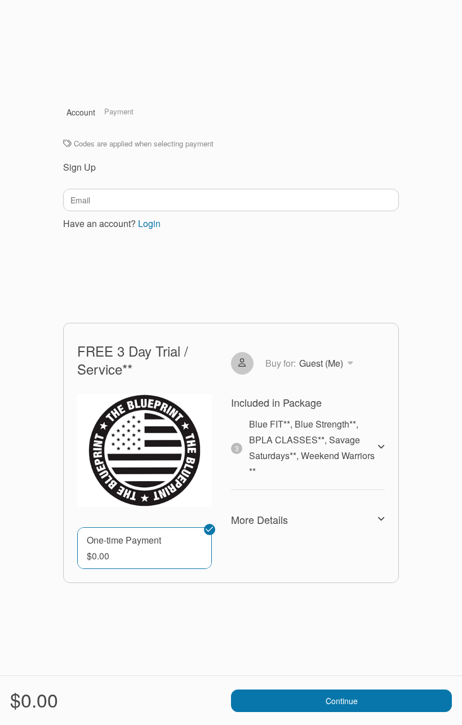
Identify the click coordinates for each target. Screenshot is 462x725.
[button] (144, 548)
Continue (342, 700)
